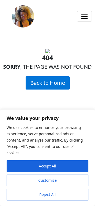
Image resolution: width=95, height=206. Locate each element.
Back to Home (47, 82)
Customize (47, 180)
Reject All (47, 194)
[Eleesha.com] (23, 16)
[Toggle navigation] (84, 16)
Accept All (47, 165)
